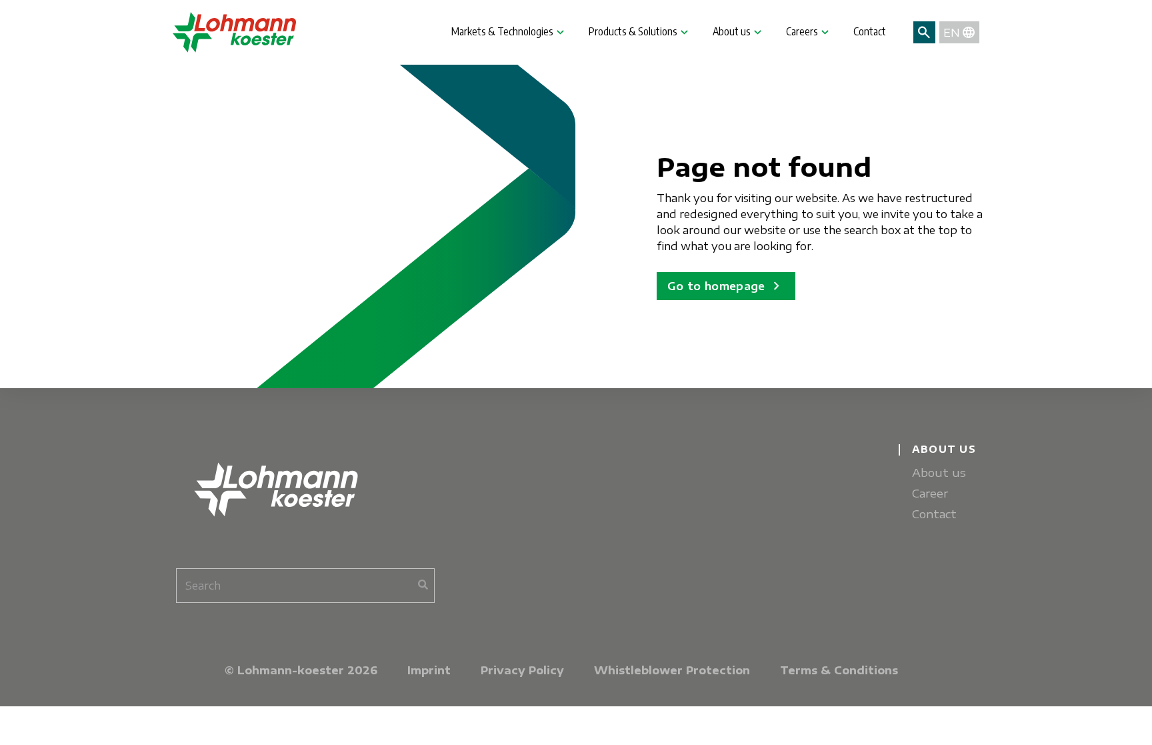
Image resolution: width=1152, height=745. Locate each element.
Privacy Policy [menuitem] (522, 670)
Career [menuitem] (930, 493)
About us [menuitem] (939, 473)
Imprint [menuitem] (429, 670)
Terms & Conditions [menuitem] (839, 670)
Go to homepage (726, 286)
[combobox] (305, 585)
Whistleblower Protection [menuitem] (672, 670)
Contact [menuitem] (934, 514)
